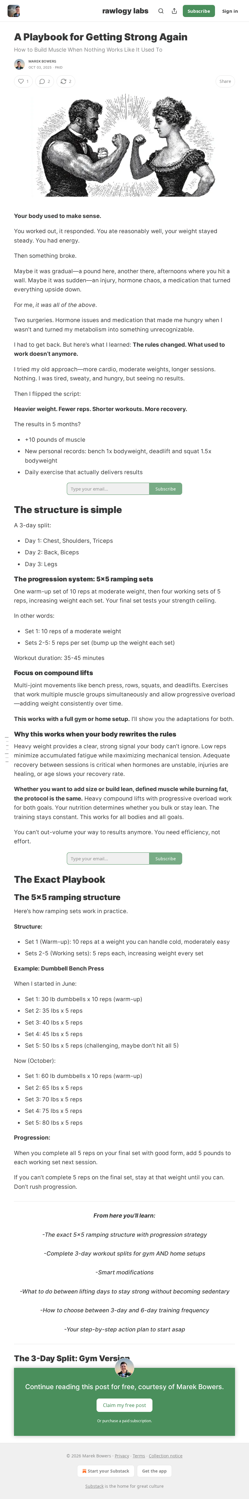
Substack (94, 1486)
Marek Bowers (42, 61)
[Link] (5, 510)
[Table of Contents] (6, 749)
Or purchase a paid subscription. (124, 1420)
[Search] (161, 11)
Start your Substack (108, 1471)
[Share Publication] (174, 11)
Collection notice (165, 1456)
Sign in (230, 11)
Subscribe (199, 11)
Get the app (154, 1471)
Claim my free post (124, 1405)
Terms (139, 1456)
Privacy (122, 1456)
